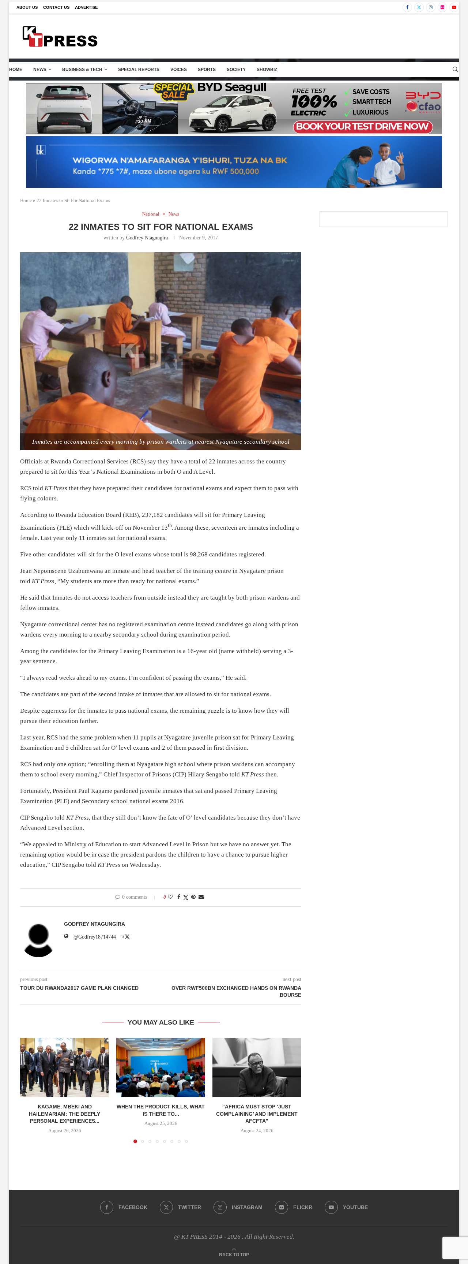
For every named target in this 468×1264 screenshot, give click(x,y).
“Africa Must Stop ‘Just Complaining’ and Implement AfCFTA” (257, 1114)
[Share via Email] (201, 897)
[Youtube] (454, 7)
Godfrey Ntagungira (147, 238)
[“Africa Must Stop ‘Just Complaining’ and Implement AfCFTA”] (256, 1067)
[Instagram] (430, 7)
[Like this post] (170, 897)
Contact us (56, 7)
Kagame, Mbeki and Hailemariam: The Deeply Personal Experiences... (64, 1114)
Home (15, 69)
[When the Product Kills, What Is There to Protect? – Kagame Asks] (160, 1067)
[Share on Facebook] (178, 897)
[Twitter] (419, 7)
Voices (178, 69)
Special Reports (138, 69)
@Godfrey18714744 (94, 937)
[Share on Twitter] (185, 897)
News (39, 69)
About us (27, 7)
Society (236, 69)
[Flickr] (442, 7)
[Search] (455, 69)
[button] (30, 1090)
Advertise (86, 7)
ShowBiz (267, 69)
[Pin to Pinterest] (193, 897)
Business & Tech (82, 69)
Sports (207, 69)
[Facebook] (407, 7)
